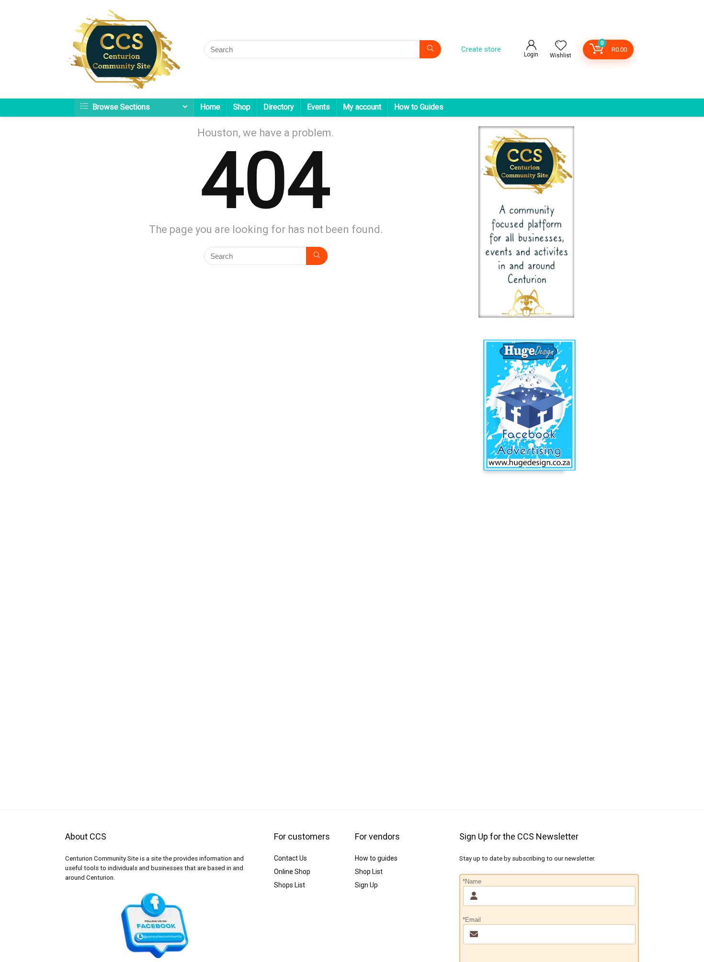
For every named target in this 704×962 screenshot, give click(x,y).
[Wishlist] (561, 46)
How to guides (376, 858)
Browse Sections (120, 106)
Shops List (289, 885)
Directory (278, 106)
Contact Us (290, 858)
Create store (481, 49)
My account (362, 106)
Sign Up (366, 885)
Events (318, 106)
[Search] (430, 49)
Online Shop (292, 871)
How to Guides (418, 106)
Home (210, 106)
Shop (241, 106)
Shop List (369, 871)
